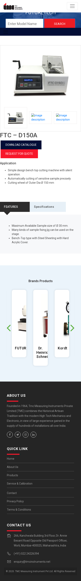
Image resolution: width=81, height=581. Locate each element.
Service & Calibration (19, 483)
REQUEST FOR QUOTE (19, 153)
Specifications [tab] (44, 206)
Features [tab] (11, 206)
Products (12, 475)
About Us (12, 467)
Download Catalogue (21, 144)
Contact (12, 493)
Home (10, 458)
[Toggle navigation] (72, 6)
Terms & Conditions (19, 509)
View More (19, 323)
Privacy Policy (15, 501)
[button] (72, 327)
